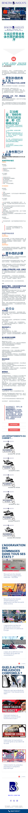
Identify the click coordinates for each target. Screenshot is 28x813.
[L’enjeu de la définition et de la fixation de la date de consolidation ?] (14, 642)
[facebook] (11, 801)
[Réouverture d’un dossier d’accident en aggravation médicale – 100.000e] (14, 565)
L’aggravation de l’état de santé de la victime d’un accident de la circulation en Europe (13, 627)
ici (22, 807)
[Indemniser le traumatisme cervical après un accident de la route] (14, 731)
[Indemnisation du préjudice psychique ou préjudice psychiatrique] (14, 755)
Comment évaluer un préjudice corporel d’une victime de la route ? (12, 716)
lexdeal (20, 806)
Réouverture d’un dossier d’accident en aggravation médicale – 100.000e (12, 575)
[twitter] (14, 801)
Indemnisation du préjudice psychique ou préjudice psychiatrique (13, 766)
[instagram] (17, 801)
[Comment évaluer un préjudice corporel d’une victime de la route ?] (14, 706)
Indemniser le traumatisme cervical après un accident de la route (14, 741)
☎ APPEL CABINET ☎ (14, 795)
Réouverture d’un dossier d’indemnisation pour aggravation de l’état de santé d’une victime (14, 601)
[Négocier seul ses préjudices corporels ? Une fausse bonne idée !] (14, 681)
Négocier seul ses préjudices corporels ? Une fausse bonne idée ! (14, 691)
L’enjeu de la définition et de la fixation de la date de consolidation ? (13, 653)
